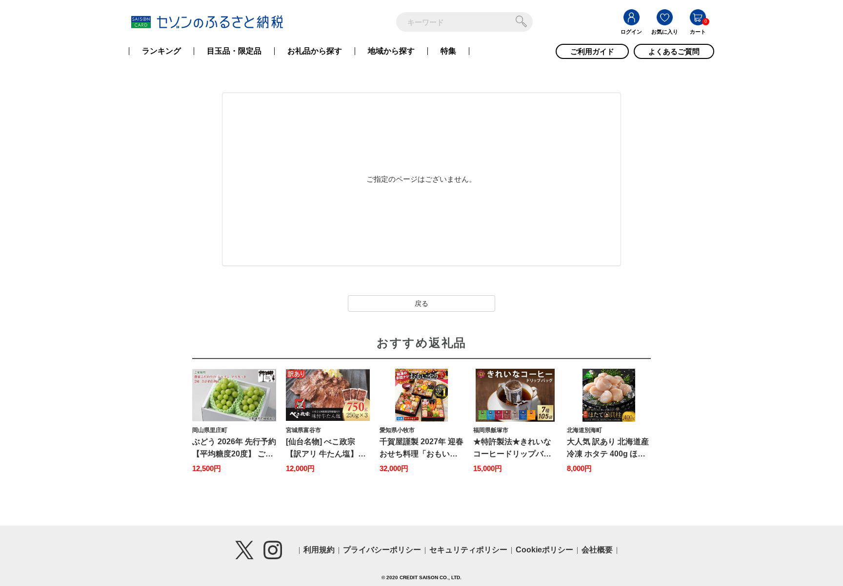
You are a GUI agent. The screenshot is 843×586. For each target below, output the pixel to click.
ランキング (161, 51)
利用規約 (319, 550)
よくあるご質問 (674, 51)
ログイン (631, 32)
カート (698, 32)
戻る (421, 303)
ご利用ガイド (592, 51)
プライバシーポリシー (382, 550)
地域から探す (391, 51)
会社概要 (597, 550)
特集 (448, 51)
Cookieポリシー (544, 550)
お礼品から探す (314, 51)
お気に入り (664, 32)
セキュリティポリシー (468, 550)
